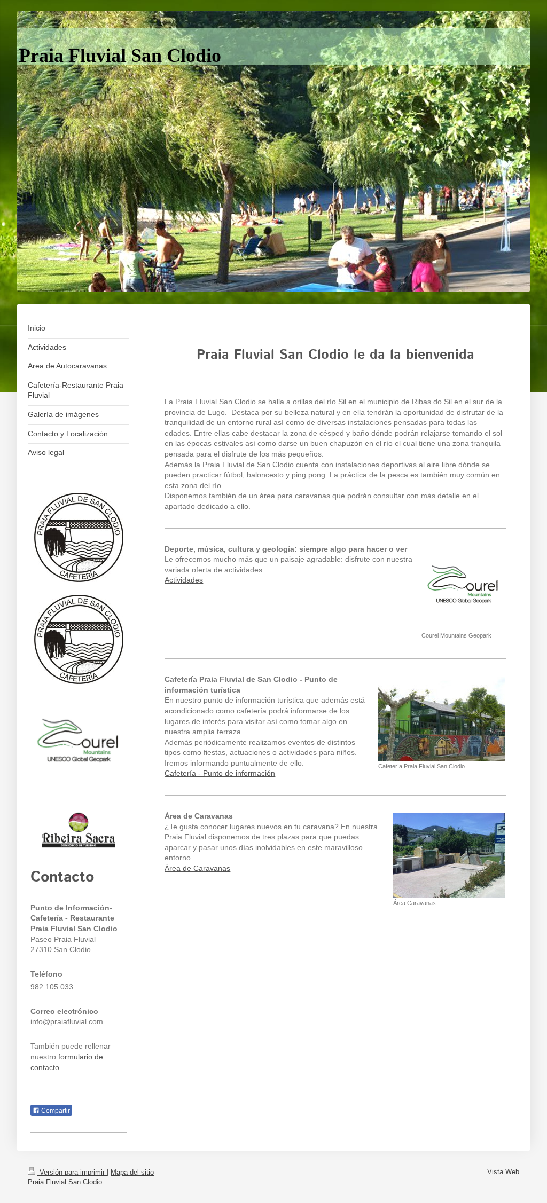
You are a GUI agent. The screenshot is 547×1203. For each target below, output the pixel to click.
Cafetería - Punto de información (220, 773)
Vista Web (503, 1172)
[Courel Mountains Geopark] (463, 588)
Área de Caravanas (197, 868)
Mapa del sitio (132, 1172)
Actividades (184, 580)
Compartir (55, 1110)
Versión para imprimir (72, 1172)
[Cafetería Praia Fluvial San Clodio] (441, 719)
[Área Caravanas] (449, 855)
